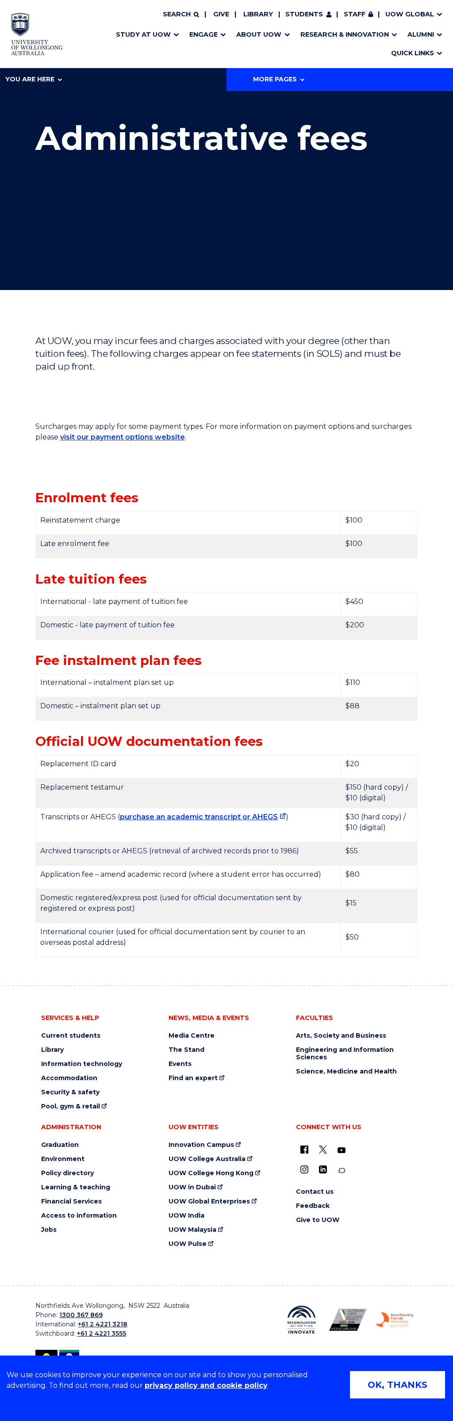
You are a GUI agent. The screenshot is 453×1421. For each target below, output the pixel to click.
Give (221, 14)
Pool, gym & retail (70, 1106)
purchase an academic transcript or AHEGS (199, 817)
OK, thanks (397, 1384)
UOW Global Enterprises (209, 1201)
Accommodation (69, 1078)
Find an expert (193, 1078)
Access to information (79, 1215)
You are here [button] (29, 79)
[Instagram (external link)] (304, 1169)
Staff (354, 14)
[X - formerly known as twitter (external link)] (323, 1149)
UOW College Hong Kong (211, 1173)
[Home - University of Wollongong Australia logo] (37, 34)
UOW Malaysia (192, 1230)
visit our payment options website (122, 437)
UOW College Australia (207, 1159)
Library (258, 14)
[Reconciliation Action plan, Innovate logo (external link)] (301, 1320)
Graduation (60, 1145)
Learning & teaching (75, 1187)
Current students (70, 1035)
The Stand (186, 1050)
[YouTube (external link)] (341, 1150)
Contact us (315, 1192)
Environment (62, 1159)
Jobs (49, 1230)
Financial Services (71, 1201)
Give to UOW (317, 1220)
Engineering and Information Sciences (345, 1053)
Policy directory (67, 1173)
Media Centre (192, 1035)
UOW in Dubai (192, 1187)
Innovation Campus (201, 1145)
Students (304, 14)
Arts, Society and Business (341, 1035)
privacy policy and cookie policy (206, 1385)
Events (180, 1064)
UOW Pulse (188, 1244)
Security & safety (70, 1092)
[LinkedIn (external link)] (323, 1169)
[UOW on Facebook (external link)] (304, 1149)
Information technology (81, 1064)
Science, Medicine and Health (346, 1071)
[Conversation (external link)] (341, 1170)
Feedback (313, 1206)
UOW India (186, 1215)
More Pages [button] (275, 79)
